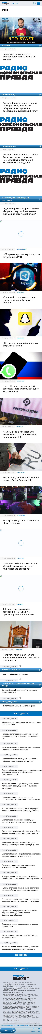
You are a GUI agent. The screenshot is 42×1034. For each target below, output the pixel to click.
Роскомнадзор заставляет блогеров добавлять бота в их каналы (19, 57)
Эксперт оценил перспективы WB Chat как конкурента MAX (20, 936)
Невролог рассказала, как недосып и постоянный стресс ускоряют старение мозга (21, 798)
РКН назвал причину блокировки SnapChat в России (20, 344)
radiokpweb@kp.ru (8, 994)
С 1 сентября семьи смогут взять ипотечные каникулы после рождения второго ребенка (20, 900)
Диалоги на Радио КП (9, 1025)
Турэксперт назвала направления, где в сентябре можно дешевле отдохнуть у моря (20, 844)
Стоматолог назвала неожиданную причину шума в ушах (20, 925)
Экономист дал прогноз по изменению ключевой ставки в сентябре (18, 866)
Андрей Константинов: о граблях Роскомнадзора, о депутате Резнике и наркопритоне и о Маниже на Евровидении (20, 158)
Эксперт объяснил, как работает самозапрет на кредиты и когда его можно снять (21, 855)
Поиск (34, 3)
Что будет (6, 46)
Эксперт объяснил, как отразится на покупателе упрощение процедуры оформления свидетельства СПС (22, 772)
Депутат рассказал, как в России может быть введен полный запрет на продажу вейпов (21, 832)
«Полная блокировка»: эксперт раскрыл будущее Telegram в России (19, 300)
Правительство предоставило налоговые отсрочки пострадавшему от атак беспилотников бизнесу (19, 913)
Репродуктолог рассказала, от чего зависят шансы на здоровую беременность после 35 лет (21, 736)
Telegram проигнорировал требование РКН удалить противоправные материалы (18, 612)
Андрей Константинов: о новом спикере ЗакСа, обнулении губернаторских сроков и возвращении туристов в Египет (20, 107)
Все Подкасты (21, 714)
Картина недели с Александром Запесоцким (15, 199)
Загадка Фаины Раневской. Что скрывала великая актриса (19, 691)
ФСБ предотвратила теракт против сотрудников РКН (21, 255)
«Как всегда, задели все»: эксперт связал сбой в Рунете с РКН (21, 478)
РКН (5, 10)
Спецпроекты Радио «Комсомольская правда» (18, 685)
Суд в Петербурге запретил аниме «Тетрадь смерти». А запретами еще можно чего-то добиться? (21, 211)
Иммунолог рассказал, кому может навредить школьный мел (21, 724)
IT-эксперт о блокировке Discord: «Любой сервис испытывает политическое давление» (20, 566)
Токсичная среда (9, 95)
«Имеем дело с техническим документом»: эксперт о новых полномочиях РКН (19, 434)
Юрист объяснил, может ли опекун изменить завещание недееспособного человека (20, 948)
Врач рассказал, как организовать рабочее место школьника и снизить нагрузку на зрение (22, 878)
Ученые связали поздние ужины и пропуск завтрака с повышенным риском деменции (20, 809)
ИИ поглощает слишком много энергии (18, 706)
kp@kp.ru (28, 1009)
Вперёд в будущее (9, 702)
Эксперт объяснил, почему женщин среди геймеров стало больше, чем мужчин (19, 760)
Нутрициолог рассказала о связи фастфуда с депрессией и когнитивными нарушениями (20, 889)
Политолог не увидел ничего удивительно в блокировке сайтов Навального (21, 657)
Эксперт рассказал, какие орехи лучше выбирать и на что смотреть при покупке (19, 821)
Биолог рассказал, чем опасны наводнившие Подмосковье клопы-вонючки (21, 748)
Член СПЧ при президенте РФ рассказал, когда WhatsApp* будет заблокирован (21, 389)
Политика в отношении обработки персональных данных (21, 1023)
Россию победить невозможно (23, 1025)
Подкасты (33, 1031)
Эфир (39, 1031)
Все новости (21, 955)
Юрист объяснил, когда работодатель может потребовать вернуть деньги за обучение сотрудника (20, 786)
